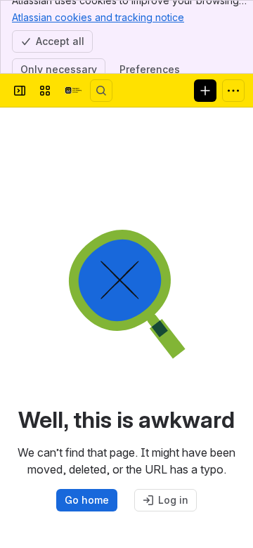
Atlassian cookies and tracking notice (98, 17)
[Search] (101, 90)
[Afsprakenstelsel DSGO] (73, 90)
